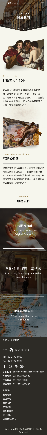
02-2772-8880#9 (21, 375)
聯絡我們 (7, 406)
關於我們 (7, 402)
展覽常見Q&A (9, 419)
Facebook (5, 366)
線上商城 (7, 398)
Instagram (10, 366)
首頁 (5, 339)
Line (16, 366)
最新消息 (7, 390)
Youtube (22, 366)
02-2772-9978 (15, 360)
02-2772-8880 (15, 356)
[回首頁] (13, 3)
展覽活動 (7, 394)
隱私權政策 (8, 410)
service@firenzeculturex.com (28, 371)
